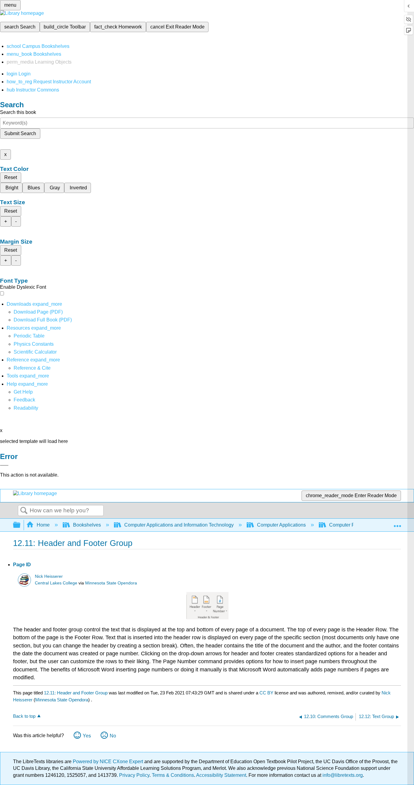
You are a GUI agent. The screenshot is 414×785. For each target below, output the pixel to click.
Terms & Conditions (173, 775)
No (113, 735)
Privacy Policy (134, 775)
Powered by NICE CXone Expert (108, 761)
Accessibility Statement (221, 775)
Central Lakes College (56, 583)
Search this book (18, 112)
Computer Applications (281, 524)
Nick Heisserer (49, 576)
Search (24, 511)
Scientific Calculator (35, 351)
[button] (24, 399)
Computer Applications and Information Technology (179, 524)
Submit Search (20, 133)
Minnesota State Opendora (111, 583)
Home (43, 524)
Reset (10, 177)
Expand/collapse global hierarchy (20, 525)
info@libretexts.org (342, 775)
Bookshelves (87, 524)
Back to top (24, 716)
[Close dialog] (4, 465)
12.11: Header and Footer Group (76, 692)
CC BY (267, 692)
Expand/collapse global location (397, 523)
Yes (87, 735)
